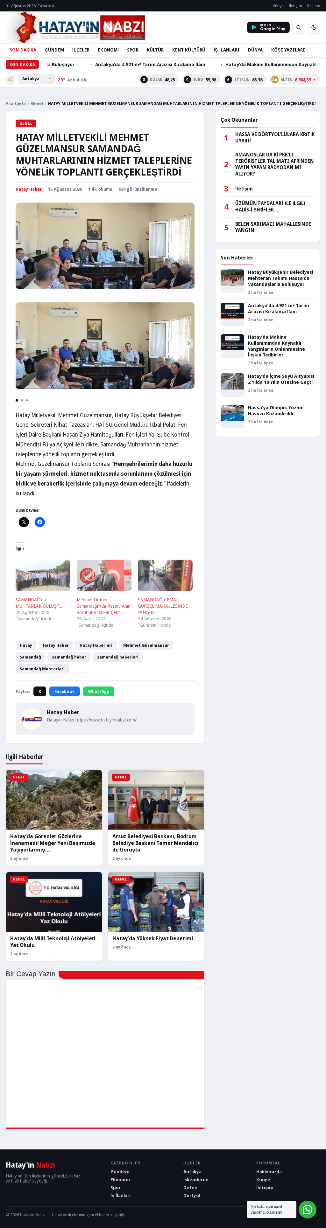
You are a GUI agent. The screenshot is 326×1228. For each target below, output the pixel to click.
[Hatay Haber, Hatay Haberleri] (75, 27)
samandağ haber (69, 657)
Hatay (26, 645)
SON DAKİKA (23, 49)
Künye (278, 5)
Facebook (64, 691)
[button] (188, 343)
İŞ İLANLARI (227, 49)
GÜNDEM (54, 49)
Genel (37, 103)
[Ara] (298, 27)
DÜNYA (255, 49)
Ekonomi (120, 1179)
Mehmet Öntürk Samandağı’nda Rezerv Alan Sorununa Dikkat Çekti (104, 606)
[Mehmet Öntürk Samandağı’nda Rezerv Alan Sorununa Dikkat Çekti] (104, 575)
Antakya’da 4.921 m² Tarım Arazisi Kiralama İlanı (115, 64)
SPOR (132, 49)
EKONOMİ (108, 49)
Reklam (313, 5)
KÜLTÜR (155, 49)
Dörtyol (191, 1195)
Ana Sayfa (16, 103)
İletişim (295, 5)
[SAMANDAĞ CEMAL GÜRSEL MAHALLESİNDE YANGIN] (165, 575)
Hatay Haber (56, 645)
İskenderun (196, 1179)
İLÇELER (80, 49)
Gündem (120, 1171)
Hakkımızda (269, 1171)
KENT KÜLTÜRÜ (189, 49)
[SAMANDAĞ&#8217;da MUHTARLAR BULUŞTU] (43, 575)
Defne (190, 1187)
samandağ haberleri (117, 657)
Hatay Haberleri (96, 645)
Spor (115, 1187)
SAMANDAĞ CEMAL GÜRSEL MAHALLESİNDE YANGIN (163, 606)
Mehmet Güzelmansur (146, 645)
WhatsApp (98, 691)
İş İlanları (120, 1195)
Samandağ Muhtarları (42, 668)
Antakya (192, 1171)
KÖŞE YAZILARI (288, 49)
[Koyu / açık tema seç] (314, 27)
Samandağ (30, 657)
